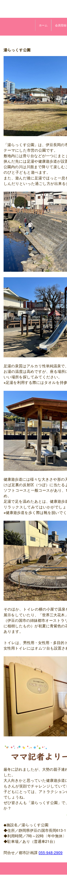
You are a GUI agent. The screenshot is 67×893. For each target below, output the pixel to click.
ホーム (43, 25)
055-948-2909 (51, 852)
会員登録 (60, 25)
